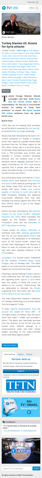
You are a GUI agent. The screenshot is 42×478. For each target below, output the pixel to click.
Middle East (33, 61)
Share (7, 91)
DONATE (21, 371)
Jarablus (11, 61)
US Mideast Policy (14, 85)
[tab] (9, 354)
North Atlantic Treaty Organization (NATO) (23, 64)
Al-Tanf (29, 50)
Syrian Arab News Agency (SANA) (21, 69)
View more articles (9, 345)
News (19, 50)
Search (36, 468)
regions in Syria (27, 279)
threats (37, 288)
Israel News (32, 56)
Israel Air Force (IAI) (20, 56)
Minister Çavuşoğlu (17, 131)
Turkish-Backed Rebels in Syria (20, 83)
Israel (10, 56)
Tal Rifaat (20, 72)
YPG (38, 183)
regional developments (20, 309)
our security (34, 128)
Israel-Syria (14, 58)
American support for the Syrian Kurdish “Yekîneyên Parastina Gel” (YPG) (21, 214)
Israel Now (6, 58)
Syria (9, 67)
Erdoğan (29, 274)
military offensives (28, 230)
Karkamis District (21, 61)
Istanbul (5, 61)
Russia (4, 67)
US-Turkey (25, 85)
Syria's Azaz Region (19, 67)
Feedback (10, 421)
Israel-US (22, 58)
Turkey (26, 72)
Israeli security (32, 58)
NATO (4, 64)
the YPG (23, 164)
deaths (33, 136)
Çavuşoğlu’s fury (9, 257)
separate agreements (31, 233)
